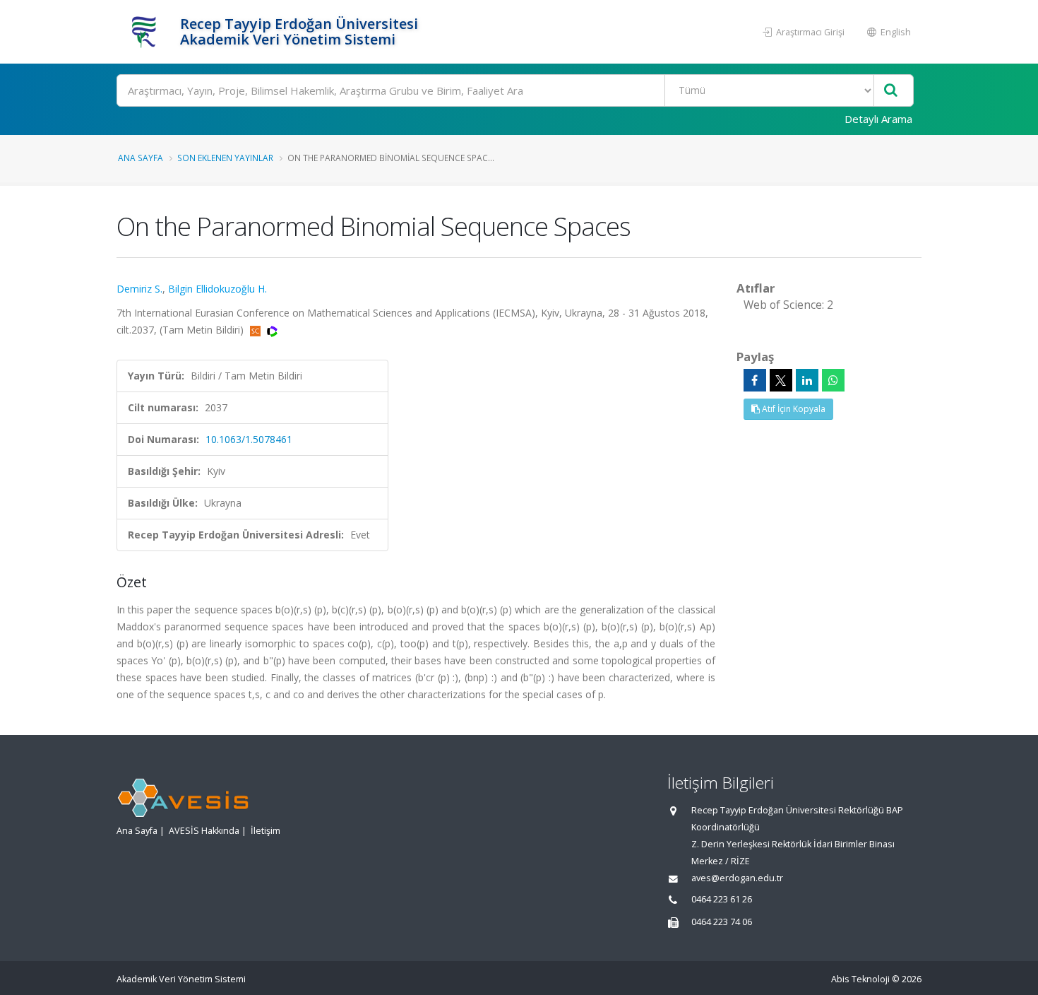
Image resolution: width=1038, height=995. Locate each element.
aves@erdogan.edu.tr (737, 878)
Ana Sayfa (140, 157)
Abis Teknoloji (860, 979)
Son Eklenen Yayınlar (225, 157)
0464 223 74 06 (721, 922)
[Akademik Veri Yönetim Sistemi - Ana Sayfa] (147, 32)
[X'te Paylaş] (781, 380)
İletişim (265, 831)
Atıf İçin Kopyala (792, 409)
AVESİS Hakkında (204, 831)
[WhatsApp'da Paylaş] (833, 380)
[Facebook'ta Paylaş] (755, 380)
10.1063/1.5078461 (248, 439)
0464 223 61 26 (721, 899)
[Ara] (891, 91)
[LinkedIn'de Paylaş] (807, 380)
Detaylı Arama (878, 119)
